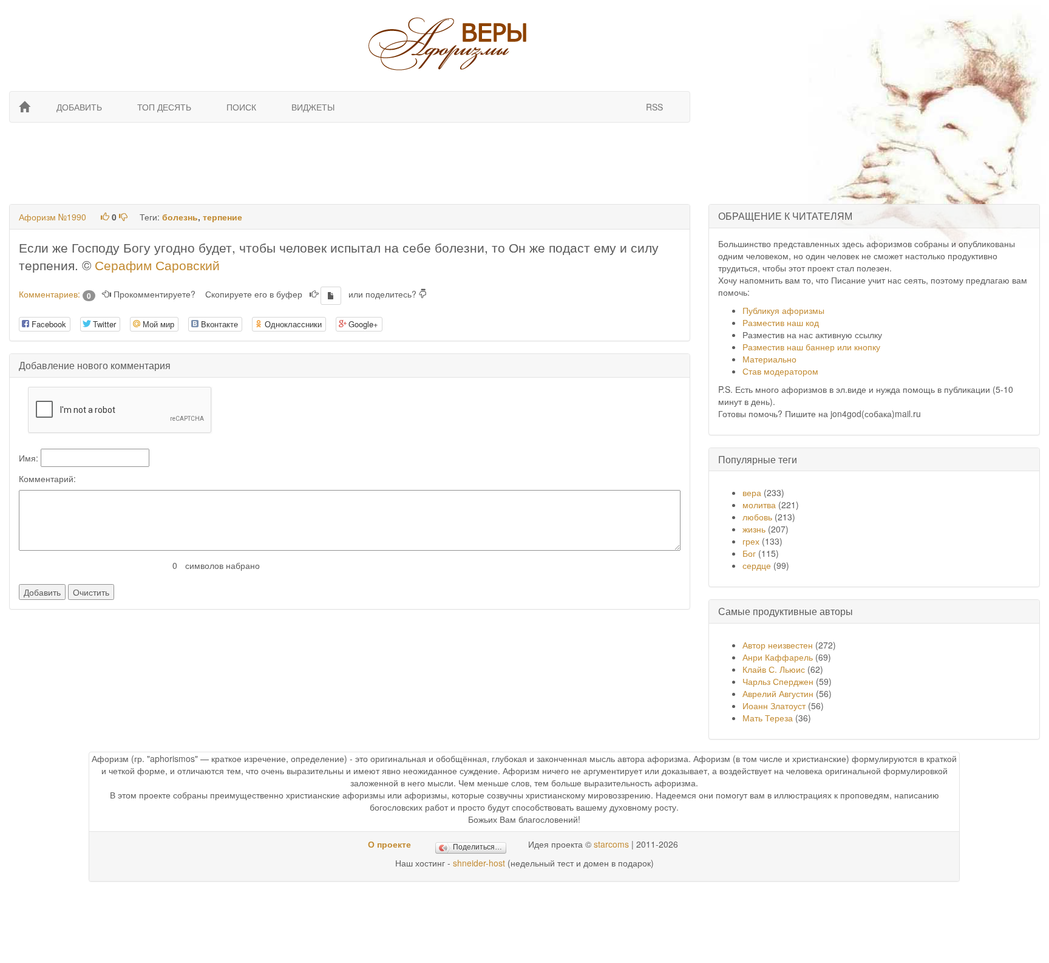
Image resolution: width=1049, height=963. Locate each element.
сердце (756, 565)
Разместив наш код (780, 322)
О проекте (389, 844)
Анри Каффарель (777, 657)
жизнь (754, 529)
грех (750, 541)
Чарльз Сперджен (777, 681)
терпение (222, 217)
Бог (749, 553)
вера (751, 492)
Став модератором (780, 371)
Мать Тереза (767, 718)
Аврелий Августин (777, 693)
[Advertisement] (348, 162)
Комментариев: (55, 294)
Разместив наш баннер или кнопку (811, 347)
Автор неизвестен (777, 645)
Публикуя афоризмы (783, 310)
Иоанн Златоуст (774, 705)
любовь (757, 517)
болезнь (180, 217)
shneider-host (479, 863)
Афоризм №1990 (52, 217)
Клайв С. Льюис (774, 669)
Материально (769, 359)
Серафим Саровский (157, 265)
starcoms (611, 844)
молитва (759, 505)
